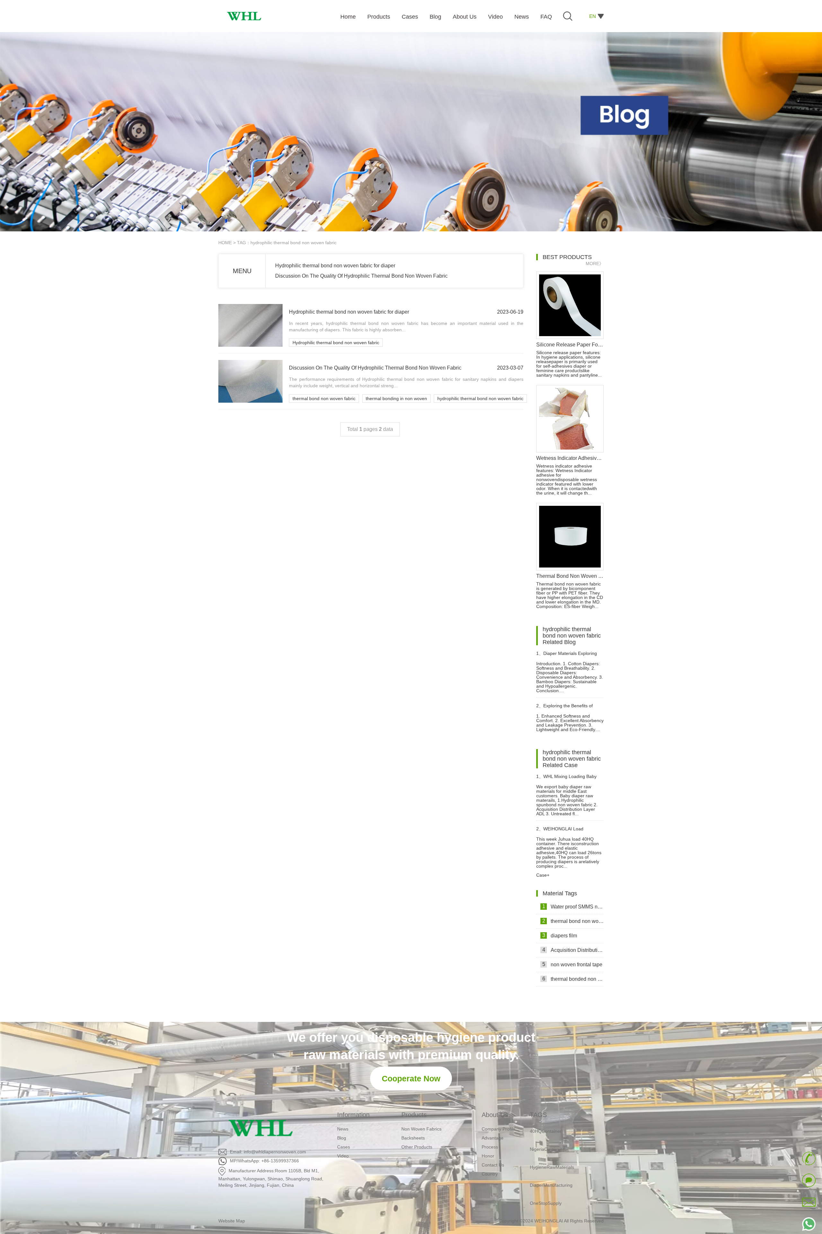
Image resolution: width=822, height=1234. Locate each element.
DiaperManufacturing (551, 1164)
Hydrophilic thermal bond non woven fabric (336, 342)
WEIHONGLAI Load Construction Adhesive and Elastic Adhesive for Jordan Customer (563, 831)
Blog (341, 1137)
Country (490, 1173)
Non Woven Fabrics (421, 1128)
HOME (225, 242)
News (342, 1128)
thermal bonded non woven (573, 979)
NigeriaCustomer (547, 1128)
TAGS (538, 1114)
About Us (495, 1114)
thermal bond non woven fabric (324, 398)
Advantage (492, 1137)
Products (414, 1114)
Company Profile (498, 1128)
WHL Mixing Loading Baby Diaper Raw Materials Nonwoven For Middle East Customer (569, 779)
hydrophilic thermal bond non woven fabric (480, 398)
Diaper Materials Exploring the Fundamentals (566, 656)
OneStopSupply (546, 1182)
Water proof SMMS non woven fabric (573, 906)
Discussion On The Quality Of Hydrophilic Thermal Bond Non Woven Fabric (361, 276)
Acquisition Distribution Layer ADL (573, 950)
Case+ (542, 875)
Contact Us (493, 1164)
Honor (488, 1155)
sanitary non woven (549, 1200)
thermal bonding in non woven (396, 398)
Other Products (416, 1146)
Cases (343, 1146)
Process (490, 1146)
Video (343, 1155)
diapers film (559, 935)
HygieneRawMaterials (552, 1146)
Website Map (231, 1220)
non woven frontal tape (572, 964)
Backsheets (413, 1137)
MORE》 (595, 263)
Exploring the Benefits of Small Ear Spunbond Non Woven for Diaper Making (569, 708)
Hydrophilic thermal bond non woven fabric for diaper (335, 265)
